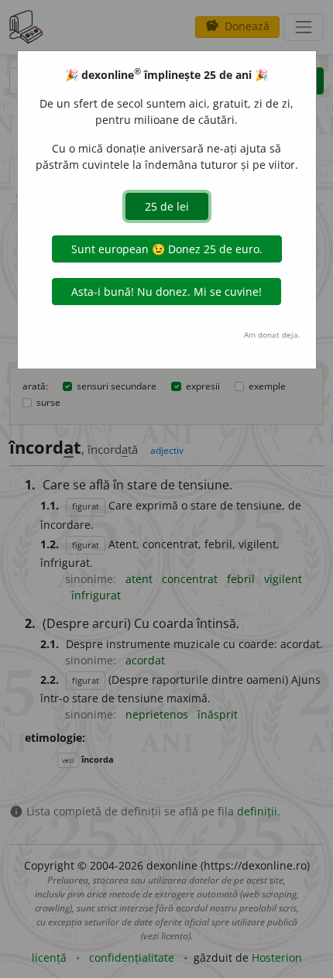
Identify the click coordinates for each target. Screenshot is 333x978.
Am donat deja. (272, 334)
